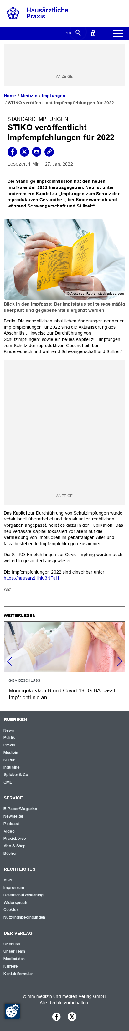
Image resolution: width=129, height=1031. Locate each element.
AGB (8, 880)
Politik (9, 737)
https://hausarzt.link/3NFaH (31, 577)
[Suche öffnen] (78, 32)
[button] (119, 661)
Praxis (9, 745)
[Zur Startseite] (37, 12)
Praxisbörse (15, 838)
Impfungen (53, 95)
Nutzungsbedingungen (24, 917)
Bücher (10, 853)
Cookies (11, 909)
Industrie (12, 767)
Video (9, 831)
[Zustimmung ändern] (12, 1011)
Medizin (29, 95)
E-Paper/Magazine (21, 808)
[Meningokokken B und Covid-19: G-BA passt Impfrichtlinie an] (64, 663)
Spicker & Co (16, 774)
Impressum (14, 887)
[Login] (93, 32)
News (9, 730)
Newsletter (14, 816)
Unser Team (15, 951)
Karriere (11, 966)
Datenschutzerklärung (24, 895)
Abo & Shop (15, 846)
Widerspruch (16, 902)
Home (10, 95)
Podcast (11, 823)
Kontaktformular (18, 973)
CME (8, 782)
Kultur (9, 760)
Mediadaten (14, 958)
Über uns (12, 944)
